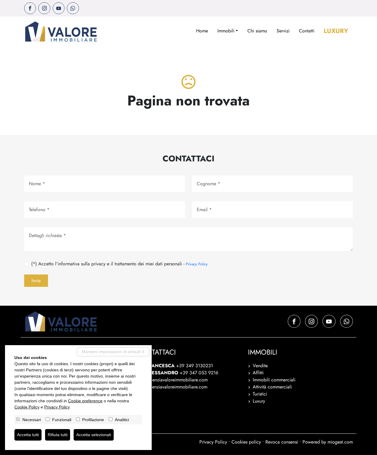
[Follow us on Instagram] (44, 8)
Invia (36, 280)
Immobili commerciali (274, 379)
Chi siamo (257, 30)
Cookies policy (246, 442)
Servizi (283, 30)
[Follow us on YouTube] (59, 8)
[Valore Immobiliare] (61, 31)
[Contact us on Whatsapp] (73, 8)
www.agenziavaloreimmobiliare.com (171, 386)
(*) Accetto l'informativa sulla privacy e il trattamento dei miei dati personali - (119, 263)
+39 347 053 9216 (199, 372)
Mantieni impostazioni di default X (113, 351)
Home (202, 30)
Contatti (306, 30)
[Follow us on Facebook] (30, 8)
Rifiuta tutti (57, 434)
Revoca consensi (281, 442)
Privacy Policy (197, 264)
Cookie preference (85, 400)
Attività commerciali (272, 386)
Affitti (258, 372)
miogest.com (340, 442)
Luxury (336, 31)
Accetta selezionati (93, 434)
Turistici (260, 394)
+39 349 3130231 (194, 365)
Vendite (260, 365)
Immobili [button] (225, 30)
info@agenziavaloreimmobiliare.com (172, 379)
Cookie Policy (26, 407)
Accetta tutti (28, 434)
